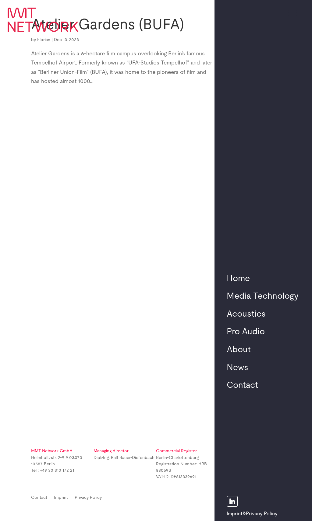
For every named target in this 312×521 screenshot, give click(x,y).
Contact (242, 385)
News (237, 367)
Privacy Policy (262, 513)
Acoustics (246, 314)
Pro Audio (246, 332)
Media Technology (263, 296)
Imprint (235, 513)
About (239, 350)
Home (238, 278)
